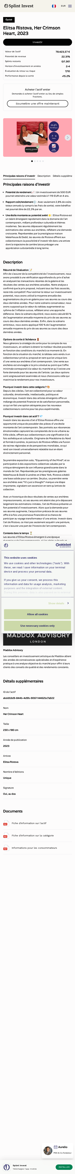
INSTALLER (64, 1167)
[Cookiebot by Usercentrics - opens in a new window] (55, 545)
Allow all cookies (37, 614)
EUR (63, 6)
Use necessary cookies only (37, 625)
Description (44, 175)
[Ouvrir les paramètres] (54, 6)
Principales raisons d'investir (19, 175)
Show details (56, 603)
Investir (38, 42)
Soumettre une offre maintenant (37, 103)
